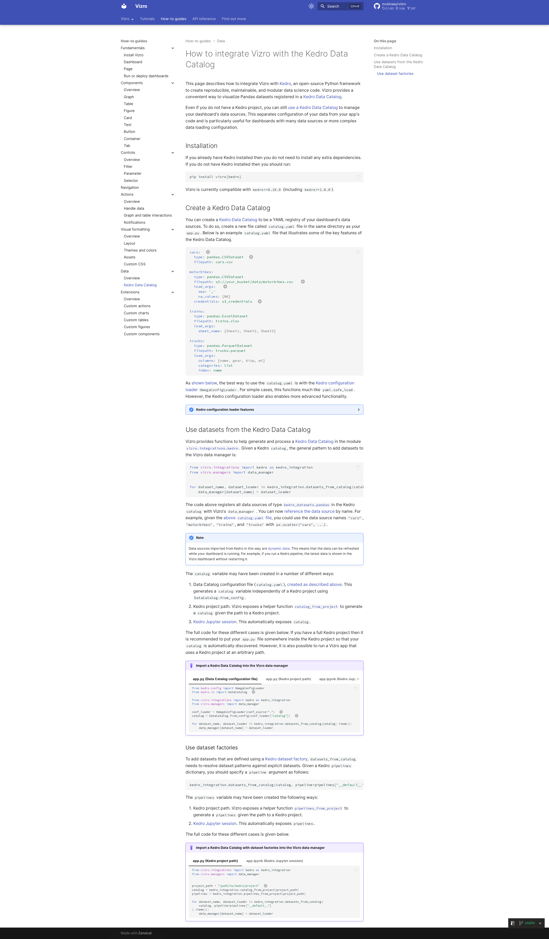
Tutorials (147, 19)
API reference (204, 19)
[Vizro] (124, 6)
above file (247, 517)
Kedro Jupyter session (214, 621)
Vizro (125, 19)
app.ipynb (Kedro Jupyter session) (347, 679)
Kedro (285, 83)
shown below (204, 382)
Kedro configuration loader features (225, 409)
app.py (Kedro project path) (288, 679)
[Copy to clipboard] (358, 177)
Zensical (145, 933)
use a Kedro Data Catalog (313, 107)
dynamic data (279, 548)
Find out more (234, 19)
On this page (385, 41)
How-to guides (173, 19)
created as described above (314, 584)
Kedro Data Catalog (322, 96)
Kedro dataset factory (286, 758)
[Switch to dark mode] (311, 6)
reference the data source (309, 511)
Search (333, 6)
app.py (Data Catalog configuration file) (225, 679)
